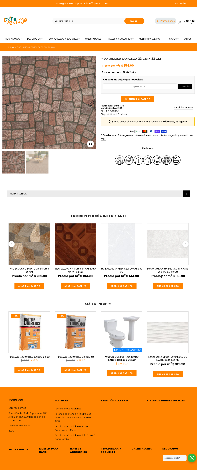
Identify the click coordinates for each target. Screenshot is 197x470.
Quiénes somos (17, 407)
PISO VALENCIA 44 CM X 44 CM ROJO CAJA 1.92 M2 (75, 270)
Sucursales (180, 3)
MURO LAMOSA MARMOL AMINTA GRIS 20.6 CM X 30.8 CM (167, 270)
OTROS (187, 38)
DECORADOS (34, 38)
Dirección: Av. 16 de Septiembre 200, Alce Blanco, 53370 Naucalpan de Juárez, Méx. (27, 417)
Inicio (11, 47)
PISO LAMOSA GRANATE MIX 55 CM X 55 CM (29, 270)
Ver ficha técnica (183, 107)
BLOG (11, 430)
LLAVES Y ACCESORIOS (120, 38)
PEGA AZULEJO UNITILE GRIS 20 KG (75, 356)
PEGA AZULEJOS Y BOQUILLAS (63, 38)
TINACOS (172, 38)
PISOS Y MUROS (12, 38)
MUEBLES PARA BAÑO (149, 38)
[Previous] (8, 103)
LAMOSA (117, 108)
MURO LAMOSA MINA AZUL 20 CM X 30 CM (121, 270)
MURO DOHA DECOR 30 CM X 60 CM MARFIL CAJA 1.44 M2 (167, 358)
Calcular (185, 86)
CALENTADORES (93, 38)
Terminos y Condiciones (68, 408)
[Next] (91, 103)
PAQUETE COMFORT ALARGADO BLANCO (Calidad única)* (122, 358)
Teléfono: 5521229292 (19, 425)
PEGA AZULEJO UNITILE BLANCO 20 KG (29, 356)
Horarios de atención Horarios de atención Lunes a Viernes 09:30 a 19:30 (73, 417)
